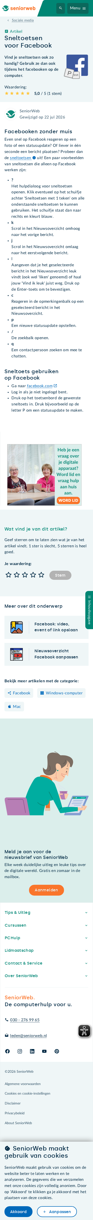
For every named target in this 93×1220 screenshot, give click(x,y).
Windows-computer (64, 693)
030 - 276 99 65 (24, 1020)
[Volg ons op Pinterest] (57, 1051)
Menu (75, 8)
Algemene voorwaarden (23, 1084)
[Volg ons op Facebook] (7, 1051)
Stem (60, 575)
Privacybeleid (15, 1113)
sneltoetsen (21, 158)
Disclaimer (13, 1103)
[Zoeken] (60, 8)
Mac (17, 707)
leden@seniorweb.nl (28, 1036)
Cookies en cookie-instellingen (27, 1093)
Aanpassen (59, 1211)
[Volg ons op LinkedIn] (32, 1051)
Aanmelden (46, 890)
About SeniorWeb (18, 1123)
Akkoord (18, 1211)
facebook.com (40, 386)
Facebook (21, 693)
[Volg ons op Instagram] (19, 1051)
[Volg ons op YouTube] (44, 1051)
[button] (8, 575)
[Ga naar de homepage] (23, 8)
